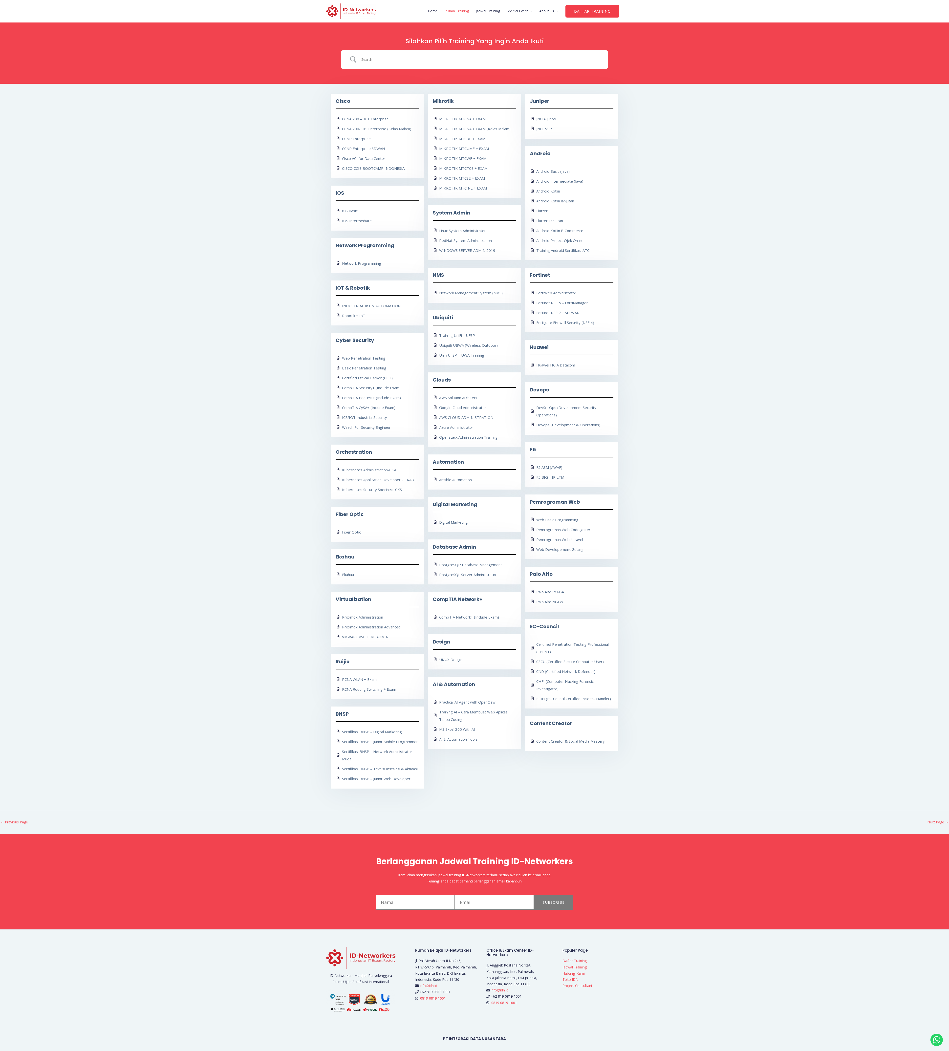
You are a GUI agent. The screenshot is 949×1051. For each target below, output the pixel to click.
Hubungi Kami (573, 973)
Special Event (517, 11)
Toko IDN (570, 979)
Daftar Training (574, 960)
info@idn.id (428, 985)
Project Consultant (577, 985)
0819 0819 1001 (433, 998)
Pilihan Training (457, 11)
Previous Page (14, 822)
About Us (546, 11)
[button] (592, 11)
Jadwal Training (488, 11)
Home (433, 11)
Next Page (938, 822)
